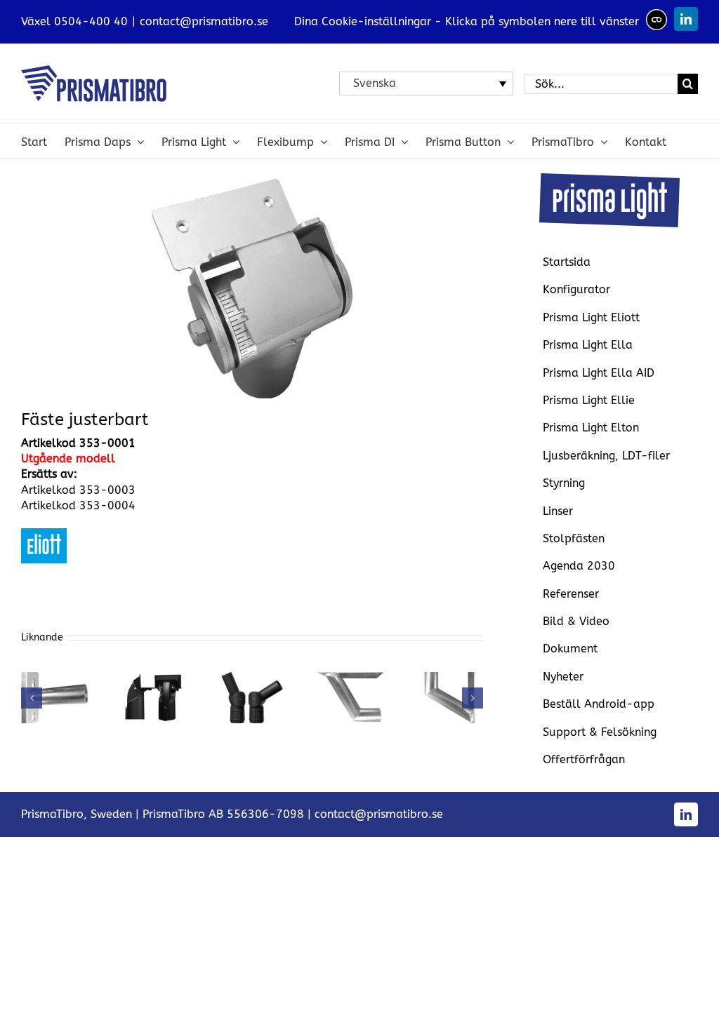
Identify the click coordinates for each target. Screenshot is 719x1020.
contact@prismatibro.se (204, 21)
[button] (31, 698)
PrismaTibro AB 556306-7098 (223, 814)
